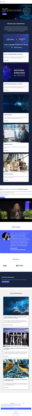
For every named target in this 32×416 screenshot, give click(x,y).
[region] (16, 11)
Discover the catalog (5, 281)
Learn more (6, 60)
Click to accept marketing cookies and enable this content (16, 210)
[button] (23, 403)
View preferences (16, 413)
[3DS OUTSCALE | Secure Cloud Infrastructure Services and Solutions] (3, 1)
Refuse (16, 410)
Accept (16, 408)
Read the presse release (8, 324)
